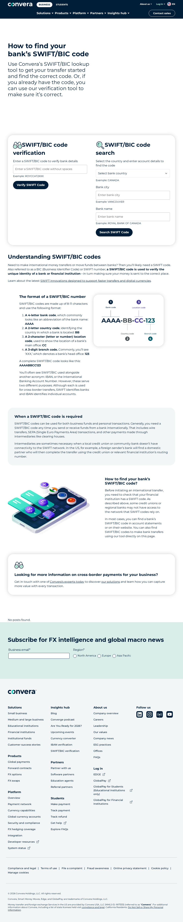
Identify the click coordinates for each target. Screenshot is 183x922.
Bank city (102, 187)
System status (17, 848)
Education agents (62, 780)
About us (145, 4)
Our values (100, 732)
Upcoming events (62, 732)
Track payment (60, 810)
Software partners (62, 774)
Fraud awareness (98, 868)
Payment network (19, 804)
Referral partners (62, 787)
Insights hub (117, 13)
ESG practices (102, 744)
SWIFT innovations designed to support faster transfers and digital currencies (95, 280)
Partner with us (61, 768)
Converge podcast (63, 719)
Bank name (104, 208)
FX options (15, 774)
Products (61, 13)
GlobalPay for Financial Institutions (108, 801)
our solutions (110, 581)
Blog (54, 713)
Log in (159, 4)
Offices (97, 751)
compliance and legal (93, 907)
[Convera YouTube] (169, 714)
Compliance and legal (22, 868)
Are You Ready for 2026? (66, 725)
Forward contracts (19, 768)
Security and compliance (24, 823)
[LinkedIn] (139, 714)
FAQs (96, 757)
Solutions (44, 13)
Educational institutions (23, 725)
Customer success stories (24, 744)
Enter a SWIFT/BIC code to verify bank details (45, 161)
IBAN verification (61, 744)
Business (44, 4)
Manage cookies (18, 872)
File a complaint (72, 868)
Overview (14, 797)
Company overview (105, 713)
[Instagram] (149, 714)
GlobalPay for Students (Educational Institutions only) (109, 790)
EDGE (97, 774)
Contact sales (162, 13)
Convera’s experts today (67, 581)
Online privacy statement (130, 868)
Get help (56, 823)
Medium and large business (26, 719)
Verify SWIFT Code (31, 185)
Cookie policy (160, 868)
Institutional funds (19, 738)
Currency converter (63, 738)
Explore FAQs (59, 829)
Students (62, 4)
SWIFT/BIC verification (65, 751)
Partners (96, 13)
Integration (15, 835)
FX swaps (14, 780)
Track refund (59, 816)
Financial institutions (21, 732)
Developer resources (21, 841)
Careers (98, 719)
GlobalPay (99, 780)
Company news (103, 738)
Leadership (100, 725)
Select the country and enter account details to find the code (130, 163)
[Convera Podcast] (159, 714)
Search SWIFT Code (114, 232)
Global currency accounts (24, 816)
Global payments (19, 761)
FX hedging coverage (22, 829)
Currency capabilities (21, 810)
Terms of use (49, 868)
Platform (79, 13)
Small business (17, 713)
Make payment (60, 804)
